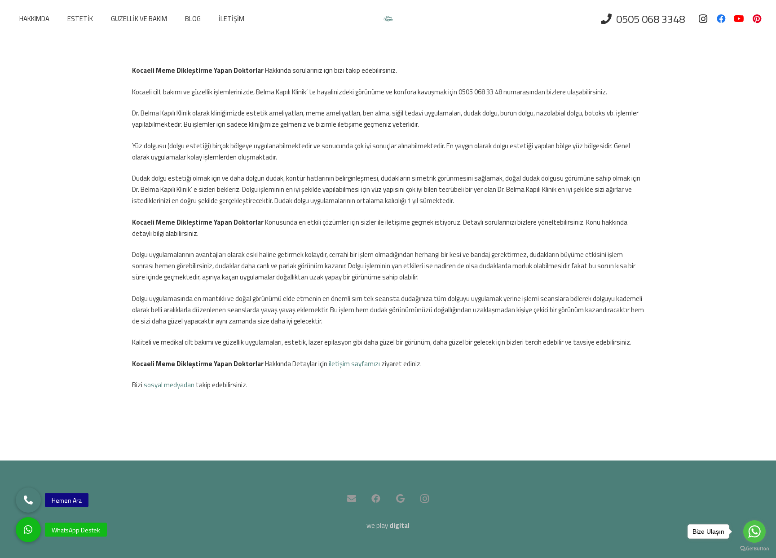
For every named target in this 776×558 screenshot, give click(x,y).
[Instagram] (703, 19)
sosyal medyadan (169, 385)
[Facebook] (721, 19)
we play (388, 525)
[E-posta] (351, 498)
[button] (28, 529)
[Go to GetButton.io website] (754, 549)
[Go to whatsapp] (754, 531)
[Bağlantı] (388, 19)
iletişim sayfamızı (354, 364)
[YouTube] (739, 19)
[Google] (400, 498)
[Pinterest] (757, 19)
